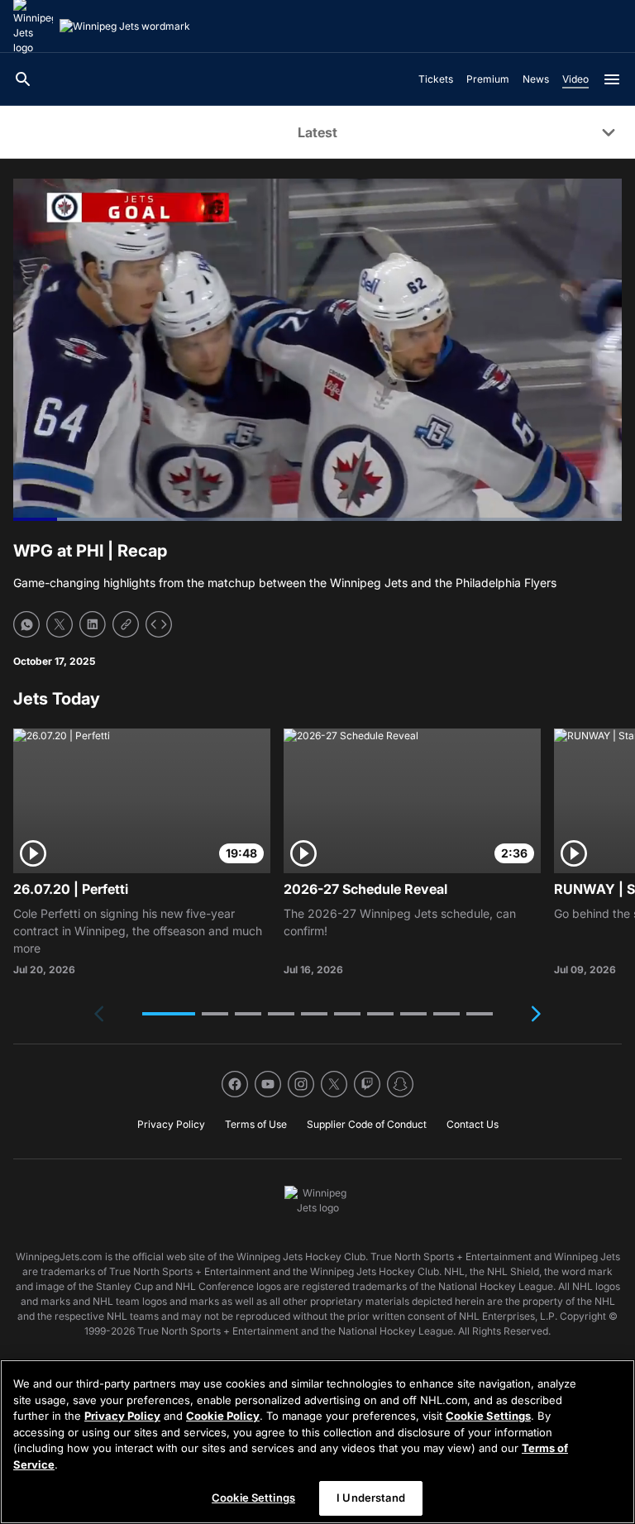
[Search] (23, 79)
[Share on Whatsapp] (26, 624)
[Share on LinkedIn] (92, 624)
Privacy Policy (122, 1415)
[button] (168, 1013)
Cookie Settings (488, 1415)
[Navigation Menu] (612, 79)
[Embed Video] (159, 624)
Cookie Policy (223, 1415)
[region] (317, 1441)
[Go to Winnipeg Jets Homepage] (125, 26)
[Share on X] (59, 624)
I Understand (371, 1497)
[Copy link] (125, 624)
